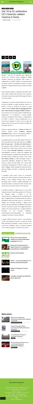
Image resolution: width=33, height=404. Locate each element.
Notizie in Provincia (15, 331)
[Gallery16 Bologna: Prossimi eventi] (6, 270)
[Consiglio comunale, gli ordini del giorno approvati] (6, 278)
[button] (31, 2)
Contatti (8, 396)
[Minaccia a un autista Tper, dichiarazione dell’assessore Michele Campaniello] (6, 319)
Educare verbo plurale (17, 253)
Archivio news (14, 396)
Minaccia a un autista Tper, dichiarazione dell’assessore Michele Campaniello (21, 319)
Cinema (12, 6)
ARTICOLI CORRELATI (8, 233)
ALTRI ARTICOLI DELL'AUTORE (22, 233)
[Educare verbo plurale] (6, 255)
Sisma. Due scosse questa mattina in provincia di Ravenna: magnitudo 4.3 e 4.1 (20, 239)
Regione (11, 8)
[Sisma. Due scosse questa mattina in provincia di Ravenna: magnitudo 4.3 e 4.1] (6, 239)
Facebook (18, 399)
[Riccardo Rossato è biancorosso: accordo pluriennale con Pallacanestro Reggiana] (6, 344)
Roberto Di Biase (7, 19)
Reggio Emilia (14, 347)
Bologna (13, 338)
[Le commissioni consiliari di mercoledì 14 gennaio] (6, 337)
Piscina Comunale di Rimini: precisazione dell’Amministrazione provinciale (20, 328)
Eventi (7, 6)
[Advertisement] (16, 38)
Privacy (21, 396)
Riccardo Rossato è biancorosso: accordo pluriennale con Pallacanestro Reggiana (20, 344)
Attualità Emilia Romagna (16, 322)
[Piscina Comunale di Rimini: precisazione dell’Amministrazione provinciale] (4, 328)
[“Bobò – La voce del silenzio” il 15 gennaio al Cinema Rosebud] (6, 262)
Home (3, 6)
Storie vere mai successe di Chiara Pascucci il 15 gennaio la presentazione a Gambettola (20, 247)
